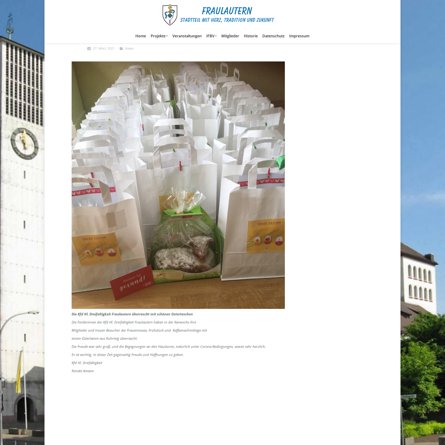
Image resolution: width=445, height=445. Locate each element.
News (129, 48)
